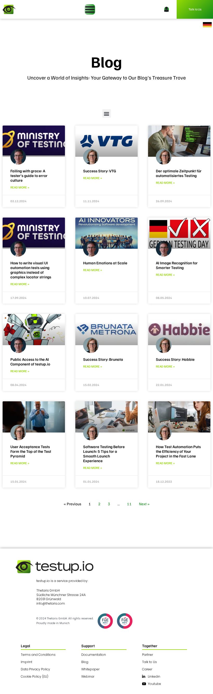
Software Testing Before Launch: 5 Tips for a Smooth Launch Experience (104, 453)
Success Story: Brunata (103, 359)
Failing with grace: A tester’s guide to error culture (29, 175)
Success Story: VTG (99, 170)
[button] (106, 113)
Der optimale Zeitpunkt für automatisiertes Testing (179, 173)
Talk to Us (195, 9)
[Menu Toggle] (90, 9)
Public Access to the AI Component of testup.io (30, 361)
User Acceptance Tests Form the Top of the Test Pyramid (30, 451)
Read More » (19, 187)
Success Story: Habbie (175, 359)
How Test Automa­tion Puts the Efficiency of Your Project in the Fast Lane (178, 451)
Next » (144, 503)
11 (129, 503)
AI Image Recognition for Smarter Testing (177, 265)
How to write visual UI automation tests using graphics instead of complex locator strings (30, 269)
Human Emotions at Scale (105, 262)
